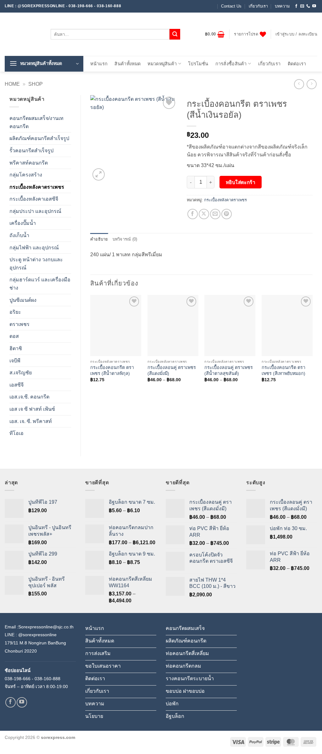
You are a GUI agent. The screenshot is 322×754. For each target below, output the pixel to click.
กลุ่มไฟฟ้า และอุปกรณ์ (34, 247)
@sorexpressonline (37, 634)
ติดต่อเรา (297, 63)
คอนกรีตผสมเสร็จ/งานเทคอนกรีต (36, 122)
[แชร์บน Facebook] (192, 214)
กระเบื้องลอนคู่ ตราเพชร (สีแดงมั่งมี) (171, 370)
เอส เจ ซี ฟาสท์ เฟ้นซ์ (32, 409)
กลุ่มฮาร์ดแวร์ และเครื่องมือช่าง (39, 283)
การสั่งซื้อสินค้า (231, 63)
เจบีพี (14, 360)
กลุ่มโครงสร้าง (25, 174)
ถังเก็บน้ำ (19, 235)
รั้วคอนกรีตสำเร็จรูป (31, 150)
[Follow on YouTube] (314, 6)
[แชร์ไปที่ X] (204, 214)
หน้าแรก (99, 63)
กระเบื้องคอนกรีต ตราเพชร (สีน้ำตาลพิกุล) (112, 370)
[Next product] (299, 84)
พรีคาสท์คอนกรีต (28, 162)
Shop (35, 84)
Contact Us (231, 6)
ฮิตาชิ (15, 348)
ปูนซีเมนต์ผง (22, 300)
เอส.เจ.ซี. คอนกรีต (29, 396)
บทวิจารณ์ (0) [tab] (125, 239)
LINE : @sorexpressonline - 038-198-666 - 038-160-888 (63, 6)
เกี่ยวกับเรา (258, 6)
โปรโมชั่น (198, 63)
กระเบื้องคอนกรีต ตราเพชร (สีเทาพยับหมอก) (283, 370)
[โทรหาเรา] (308, 6)
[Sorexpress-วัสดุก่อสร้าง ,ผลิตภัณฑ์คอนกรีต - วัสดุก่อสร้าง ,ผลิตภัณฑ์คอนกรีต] (23, 34)
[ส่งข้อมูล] (174, 34)
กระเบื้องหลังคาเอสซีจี (33, 199)
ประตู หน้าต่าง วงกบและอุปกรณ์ (36, 263)
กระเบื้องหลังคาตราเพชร (36, 187)
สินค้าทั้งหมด (127, 63)
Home (12, 84)
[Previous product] (311, 84)
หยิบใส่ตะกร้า (241, 182)
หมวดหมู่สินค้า (162, 63)
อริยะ (15, 312)
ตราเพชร (19, 324)
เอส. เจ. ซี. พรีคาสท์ (30, 421)
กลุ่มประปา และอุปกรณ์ (35, 211)
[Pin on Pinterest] (226, 214)
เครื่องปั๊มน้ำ (22, 223)
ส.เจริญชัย (20, 372)
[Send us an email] (302, 6)
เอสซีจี (16, 385)
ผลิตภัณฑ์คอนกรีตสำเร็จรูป (39, 138)
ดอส (14, 336)
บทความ (282, 6)
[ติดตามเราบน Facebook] (296, 6)
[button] (215, 34)
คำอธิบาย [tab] (99, 239)
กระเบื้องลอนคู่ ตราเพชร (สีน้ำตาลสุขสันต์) (228, 370)
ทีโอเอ (16, 433)
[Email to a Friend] (215, 214)
